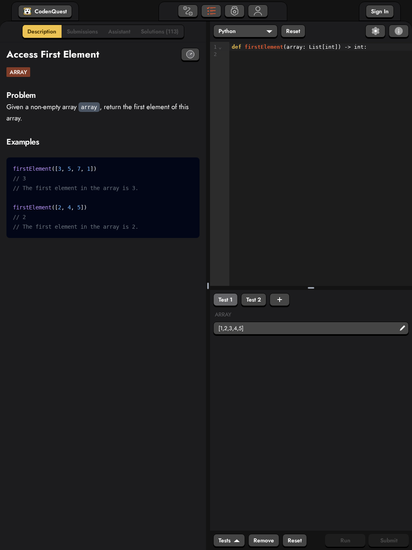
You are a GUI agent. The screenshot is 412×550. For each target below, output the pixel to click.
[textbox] (320, 51)
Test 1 (225, 300)
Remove (263, 540)
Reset (293, 31)
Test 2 (253, 300)
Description (41, 31)
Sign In (380, 11)
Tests (224, 540)
